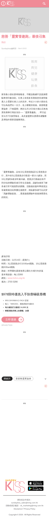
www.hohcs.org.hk (16, 278)
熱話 (3, 42)
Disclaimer (18, 509)
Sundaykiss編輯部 (8, 48)
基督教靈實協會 (23, 378)
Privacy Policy (29, 509)
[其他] (46, 43)
